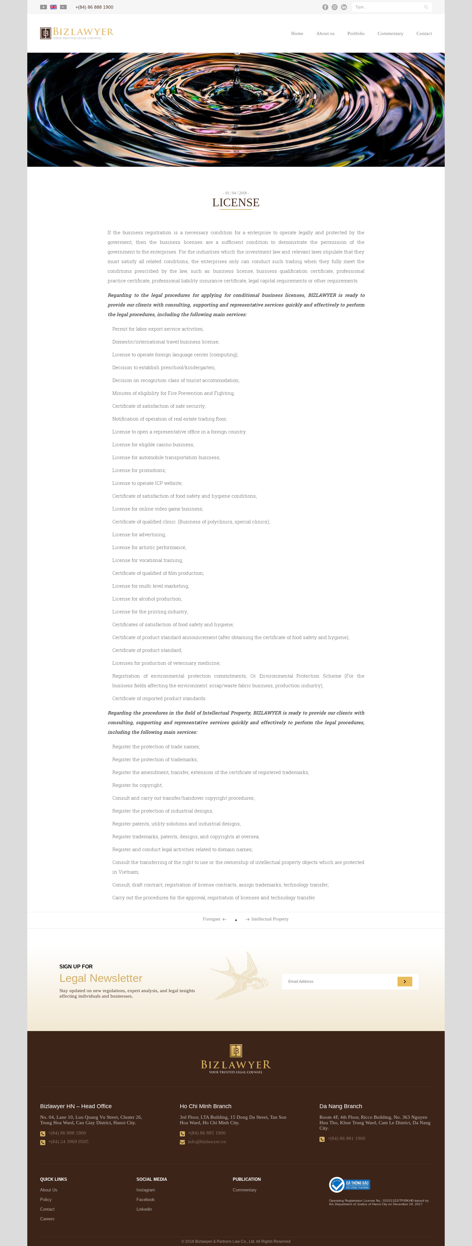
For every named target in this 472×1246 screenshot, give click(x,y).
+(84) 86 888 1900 (67, 1132)
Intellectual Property (270, 919)
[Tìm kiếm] (426, 7)
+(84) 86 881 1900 (346, 1138)
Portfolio (356, 33)
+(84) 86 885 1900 (207, 1132)
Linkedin (144, 1209)
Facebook (145, 1199)
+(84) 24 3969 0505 (68, 1141)
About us (325, 33)
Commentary (391, 33)
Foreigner (212, 919)
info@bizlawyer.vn (207, 1141)
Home (297, 33)
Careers (47, 1218)
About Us (48, 1190)
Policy (46, 1199)
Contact (424, 33)
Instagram (145, 1190)
